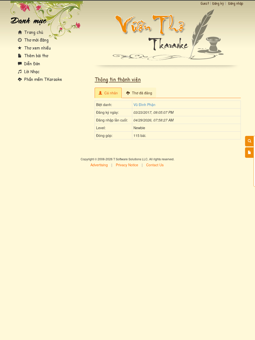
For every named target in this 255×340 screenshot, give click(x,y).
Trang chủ (33, 32)
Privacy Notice (127, 164)
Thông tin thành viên (118, 79)
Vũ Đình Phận (144, 104)
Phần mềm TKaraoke (42, 79)
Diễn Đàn (31, 63)
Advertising (99, 164)
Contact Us (155, 164)
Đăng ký (218, 3)
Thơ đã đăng (141, 92)
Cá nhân (110, 92)
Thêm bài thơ (35, 55)
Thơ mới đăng (36, 39)
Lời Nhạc (31, 71)
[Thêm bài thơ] (249, 152)
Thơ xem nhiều (37, 47)
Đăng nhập (235, 3)
